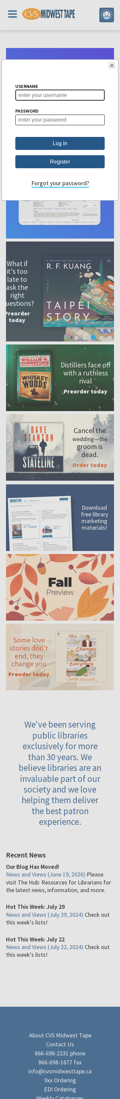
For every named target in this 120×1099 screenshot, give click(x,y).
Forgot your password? (60, 183)
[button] (111, 65)
